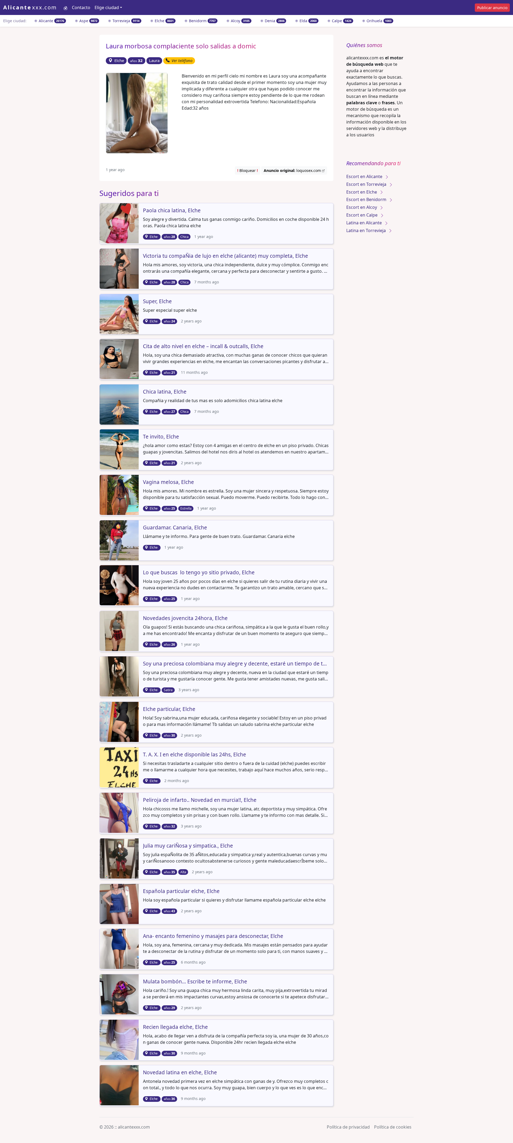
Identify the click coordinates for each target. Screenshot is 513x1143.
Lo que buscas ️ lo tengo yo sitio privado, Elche (199, 572)
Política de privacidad (348, 1127)
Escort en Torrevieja (366, 184)
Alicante (51, 20)
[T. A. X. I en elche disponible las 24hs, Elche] (120, 767)
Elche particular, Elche (169, 709)
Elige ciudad (107, 7)
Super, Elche (157, 301)
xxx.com (30, 7)
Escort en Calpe (362, 215)
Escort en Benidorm (366, 199)
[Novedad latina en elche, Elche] (120, 1085)
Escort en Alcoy (362, 207)
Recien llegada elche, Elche (175, 1027)
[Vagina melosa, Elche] (120, 495)
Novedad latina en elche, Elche (180, 1072)
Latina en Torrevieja (366, 230)
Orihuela (379, 20)
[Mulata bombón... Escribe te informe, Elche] (120, 994)
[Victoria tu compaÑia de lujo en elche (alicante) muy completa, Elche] (120, 268)
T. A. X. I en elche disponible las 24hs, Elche (194, 755)
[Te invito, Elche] (120, 449)
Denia (274, 20)
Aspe (88, 20)
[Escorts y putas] (65, 7)
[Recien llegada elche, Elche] (120, 1039)
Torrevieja (125, 20)
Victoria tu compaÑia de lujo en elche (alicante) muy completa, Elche (225, 256)
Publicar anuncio (492, 7)
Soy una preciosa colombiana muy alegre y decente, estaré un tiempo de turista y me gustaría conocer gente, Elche (236, 664)
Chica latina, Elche (164, 392)
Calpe (341, 20)
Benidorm (202, 20)
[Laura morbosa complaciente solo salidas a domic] (137, 113)
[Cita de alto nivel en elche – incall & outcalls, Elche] (120, 358)
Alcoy (240, 20)
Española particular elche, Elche (181, 891)
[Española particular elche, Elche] (120, 903)
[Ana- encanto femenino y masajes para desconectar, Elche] (120, 948)
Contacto (81, 7)
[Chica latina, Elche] (120, 404)
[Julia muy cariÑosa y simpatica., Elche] (120, 858)
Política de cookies (392, 1127)
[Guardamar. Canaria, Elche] (120, 540)
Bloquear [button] (247, 170)
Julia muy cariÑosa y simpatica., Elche (188, 846)
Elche (164, 20)
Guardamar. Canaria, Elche (175, 528)
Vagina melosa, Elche (168, 482)
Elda (307, 20)
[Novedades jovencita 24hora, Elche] (120, 630)
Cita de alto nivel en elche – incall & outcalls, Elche (203, 346)
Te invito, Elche (161, 437)
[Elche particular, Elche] (120, 721)
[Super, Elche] (120, 314)
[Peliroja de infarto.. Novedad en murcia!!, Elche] (120, 812)
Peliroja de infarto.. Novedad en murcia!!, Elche (199, 800)
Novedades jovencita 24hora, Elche (185, 618)
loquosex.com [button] (293, 170)
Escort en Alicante (364, 176)
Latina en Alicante (364, 223)
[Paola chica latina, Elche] (120, 223)
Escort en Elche (362, 192)
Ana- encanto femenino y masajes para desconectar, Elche (213, 936)
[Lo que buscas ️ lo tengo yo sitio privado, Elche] (120, 585)
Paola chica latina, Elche (172, 210)
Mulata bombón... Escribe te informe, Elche (195, 982)
